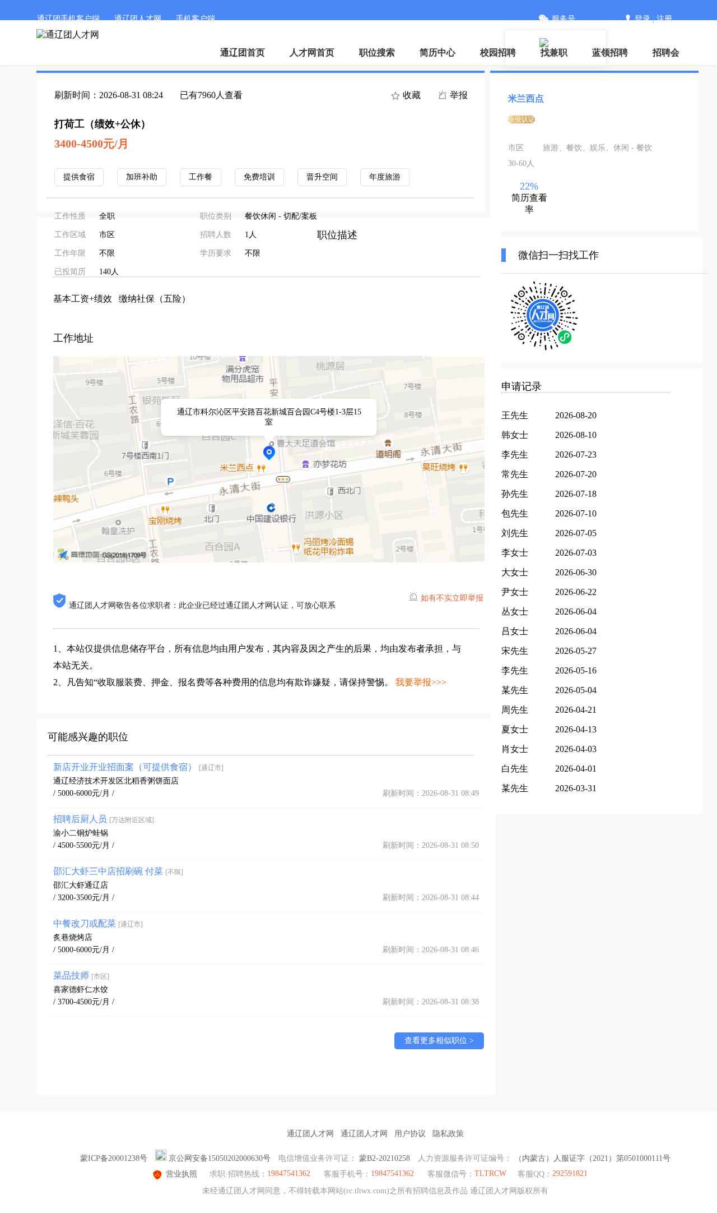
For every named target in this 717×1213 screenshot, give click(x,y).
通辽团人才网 (137, 19)
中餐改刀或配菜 (98, 923)
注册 (664, 19)
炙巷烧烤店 (72, 937)
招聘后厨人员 (103, 819)
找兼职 (554, 52)
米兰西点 (526, 98)
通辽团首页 (242, 52)
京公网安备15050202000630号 (220, 1158)
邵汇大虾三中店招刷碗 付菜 (118, 871)
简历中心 (437, 52)
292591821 (570, 1173)
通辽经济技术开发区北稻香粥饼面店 (116, 781)
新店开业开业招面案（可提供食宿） (138, 767)
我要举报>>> (420, 682)
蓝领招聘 (610, 52)
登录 (642, 19)
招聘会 (666, 52)
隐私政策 (448, 1133)
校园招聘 (498, 52)
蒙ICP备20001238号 (113, 1158)
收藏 (411, 95)
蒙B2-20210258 (384, 1158)
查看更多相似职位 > (439, 1040)
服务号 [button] (563, 19)
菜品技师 (81, 975)
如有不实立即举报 (452, 598)
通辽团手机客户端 (68, 19)
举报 (458, 95)
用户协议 (410, 1133)
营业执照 (181, 1174)
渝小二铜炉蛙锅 (80, 833)
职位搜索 (377, 52)
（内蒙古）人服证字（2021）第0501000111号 (592, 1158)
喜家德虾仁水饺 (80, 989)
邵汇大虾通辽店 (80, 885)
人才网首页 (312, 52)
